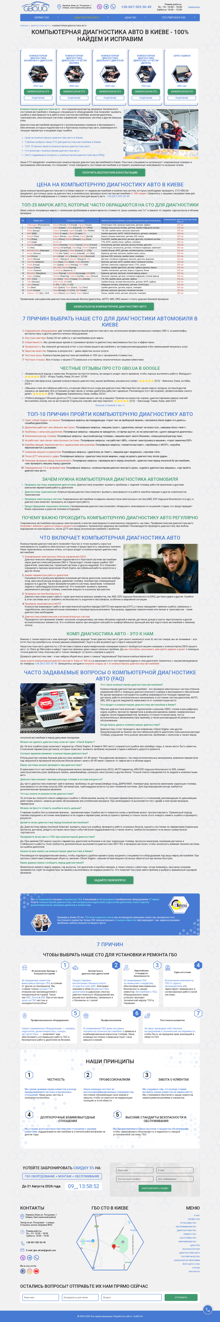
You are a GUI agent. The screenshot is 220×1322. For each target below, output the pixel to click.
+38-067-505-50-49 (136, 7)
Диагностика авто (86, 17)
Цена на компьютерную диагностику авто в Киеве (54, 137)
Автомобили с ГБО (146, 991)
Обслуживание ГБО (186, 1227)
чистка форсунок (82, 902)
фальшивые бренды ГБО (36, 983)
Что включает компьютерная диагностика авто (52, 150)
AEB (43, 997)
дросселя (99, 902)
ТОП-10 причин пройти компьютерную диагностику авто (57, 146)
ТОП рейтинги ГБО (174, 17)
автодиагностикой (102, 917)
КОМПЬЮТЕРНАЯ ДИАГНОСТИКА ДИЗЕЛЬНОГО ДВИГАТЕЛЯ (110, 58)
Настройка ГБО (188, 1238)
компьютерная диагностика (55, 902)
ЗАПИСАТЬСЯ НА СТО (38, 91)
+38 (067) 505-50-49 (118, 196)
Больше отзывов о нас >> (110, 405)
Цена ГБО (130, 17)
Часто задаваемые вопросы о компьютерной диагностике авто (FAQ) (64, 155)
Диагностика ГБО (186, 1230)
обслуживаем (106, 899)
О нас (197, 1215)
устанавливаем (44, 899)
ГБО (87, 917)
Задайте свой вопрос (110, 880)
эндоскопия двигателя (118, 902)
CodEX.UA (138, 1316)
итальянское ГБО (72, 899)
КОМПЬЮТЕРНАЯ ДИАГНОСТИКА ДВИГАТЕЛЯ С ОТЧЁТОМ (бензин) (74, 59)
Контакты (194, 1271)
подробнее (38, 98)
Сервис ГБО (41, 17)
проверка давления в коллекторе (72, 905)
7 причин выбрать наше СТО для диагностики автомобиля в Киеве (63, 142)
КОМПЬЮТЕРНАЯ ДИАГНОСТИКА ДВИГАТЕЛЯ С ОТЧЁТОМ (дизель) (145, 59)
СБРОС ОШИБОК (181, 56)
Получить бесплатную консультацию (110, 172)
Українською (194, 7)
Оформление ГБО (187, 1241)
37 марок (154, 899)
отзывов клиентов (125, 920)
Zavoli (35, 997)
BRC (28, 997)
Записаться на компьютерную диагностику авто (110, 306)
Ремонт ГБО (190, 1234)
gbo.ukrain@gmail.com (44, 1250)
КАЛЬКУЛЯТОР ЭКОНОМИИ (187, 1260)
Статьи (196, 1268)
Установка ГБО (188, 1223)
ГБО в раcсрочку (191, 1249)
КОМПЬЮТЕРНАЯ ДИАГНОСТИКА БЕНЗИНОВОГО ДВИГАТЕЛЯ (38, 58)
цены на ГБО (29, 1000)
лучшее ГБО (46, 989)
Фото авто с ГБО (191, 1264)
